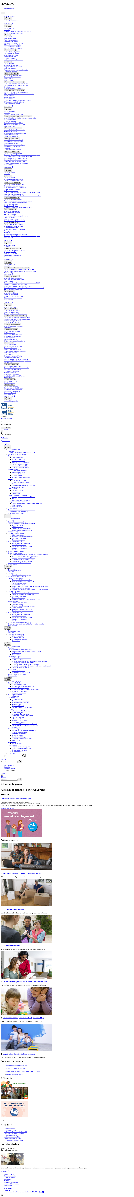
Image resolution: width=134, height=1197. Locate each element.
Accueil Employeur (10, 172)
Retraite (7, 61)
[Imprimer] (2, 775)
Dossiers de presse (9, 383)
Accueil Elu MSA (9, 245)
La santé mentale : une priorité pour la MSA (17, 359)
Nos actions (8, 343)
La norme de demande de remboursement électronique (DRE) (22, 283)
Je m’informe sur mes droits (12, 103)
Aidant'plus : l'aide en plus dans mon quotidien (17, 100)
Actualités (7, 30)
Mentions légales (9, 1174)
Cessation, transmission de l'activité (14, 124)
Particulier (7, 767)
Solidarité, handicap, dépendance (14, 82)
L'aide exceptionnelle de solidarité (14, 102)
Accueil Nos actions (10, 344)
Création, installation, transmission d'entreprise (17, 116)
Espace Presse (9, 379)
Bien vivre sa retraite (10, 68)
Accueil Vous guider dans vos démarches (16, 92)
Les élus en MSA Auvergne (12, 248)
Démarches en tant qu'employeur (13, 179)
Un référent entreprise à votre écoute (14, 221)
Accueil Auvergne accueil (11, 21)
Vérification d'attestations (11, 371)
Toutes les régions (9, 1177)
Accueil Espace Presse (10, 381)
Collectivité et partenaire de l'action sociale (16, 267)
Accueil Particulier (9, 28)
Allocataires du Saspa (10, 71)
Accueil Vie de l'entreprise (12, 211)
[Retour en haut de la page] (2, 1195)
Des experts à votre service (12, 146)
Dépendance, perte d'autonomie (13, 88)
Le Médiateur (8, 1185)
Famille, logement (10, 50)
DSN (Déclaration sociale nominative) (15, 187)
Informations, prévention (11, 143)
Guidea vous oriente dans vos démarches (16, 163)
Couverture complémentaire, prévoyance (16, 216)
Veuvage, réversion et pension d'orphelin (16, 70)
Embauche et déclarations (12, 182)
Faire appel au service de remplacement (15, 160)
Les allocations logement (12, 945)
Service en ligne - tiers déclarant (13, 296)
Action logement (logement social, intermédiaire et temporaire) (24, 1071)
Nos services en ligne (11, 364)
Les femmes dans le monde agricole (15, 315)
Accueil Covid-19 (9, 177)
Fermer (8, 447)
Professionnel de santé (11, 276)
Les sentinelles (8, 362)
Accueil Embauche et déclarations (14, 184)
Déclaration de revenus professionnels (15, 133)
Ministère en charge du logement (15, 1068)
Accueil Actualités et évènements (13, 326)
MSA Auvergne (8, 765)
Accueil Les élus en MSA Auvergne (14, 250)
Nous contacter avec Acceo (12, 391)
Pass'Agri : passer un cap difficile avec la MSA (17, 31)
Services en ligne (9, 273)
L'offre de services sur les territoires (14, 341)
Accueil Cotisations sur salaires (13, 199)
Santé (7, 35)
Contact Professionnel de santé (13, 289)
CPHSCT (7, 148)
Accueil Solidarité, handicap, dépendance (16, 84)
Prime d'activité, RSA (11, 73)
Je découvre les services (7, 808)
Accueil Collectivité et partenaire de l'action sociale (19, 269)
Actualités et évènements (12, 324)
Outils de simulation (10, 372)
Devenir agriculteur (9, 119)
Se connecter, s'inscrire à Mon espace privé (16, 368)
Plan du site (7, 1179)
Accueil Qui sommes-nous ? (12, 331)
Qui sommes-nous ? (10, 329)
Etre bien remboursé (10, 38)
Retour (9, 18)
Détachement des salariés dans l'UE (14, 219)
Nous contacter (8, 99)
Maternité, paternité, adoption (12, 45)
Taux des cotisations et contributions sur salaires (18, 201)
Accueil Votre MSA (10, 307)
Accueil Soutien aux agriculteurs (13, 153)
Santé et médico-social (10, 348)
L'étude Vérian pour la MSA (12, 321)
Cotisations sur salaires (11, 197)
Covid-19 (7, 175)
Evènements (7, 327)
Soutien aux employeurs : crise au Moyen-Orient (18, 207)
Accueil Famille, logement (12, 52)
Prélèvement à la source (11, 191)
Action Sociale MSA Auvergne (13, 346)
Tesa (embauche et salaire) (12, 189)
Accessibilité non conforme (12, 1184)
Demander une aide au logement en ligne (16, 799)
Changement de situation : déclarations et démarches (19, 94)
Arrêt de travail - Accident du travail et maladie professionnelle (22, 192)
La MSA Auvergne (9, 333)
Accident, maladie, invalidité (12, 46)
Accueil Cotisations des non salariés (14, 130)
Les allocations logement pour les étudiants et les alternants (25, 982)
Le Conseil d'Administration (12, 255)
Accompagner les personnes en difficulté (16, 85)
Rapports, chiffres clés (10, 339)
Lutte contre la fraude (10, 353)
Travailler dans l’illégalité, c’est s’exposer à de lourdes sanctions (22, 196)
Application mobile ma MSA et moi (14, 376)
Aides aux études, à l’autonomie (13, 60)
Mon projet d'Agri (9, 126)
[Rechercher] (24, 755)
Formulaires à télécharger (11, 374)
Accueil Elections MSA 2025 (12, 310)
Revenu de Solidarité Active (12, 77)
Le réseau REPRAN (10, 281)
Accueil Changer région (11, 401)
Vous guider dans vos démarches (14, 90)
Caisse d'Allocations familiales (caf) (16, 1065)
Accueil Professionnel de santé (13, 278)
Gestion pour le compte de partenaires (15, 351)
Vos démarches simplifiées (12, 357)
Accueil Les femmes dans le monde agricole (17, 317)
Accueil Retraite (9, 63)
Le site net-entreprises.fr (11, 294)
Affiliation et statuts (10, 121)
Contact (6, 1180)
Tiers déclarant (9, 291)
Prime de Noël (8, 80)
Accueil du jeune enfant (11, 55)
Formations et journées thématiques (14, 145)
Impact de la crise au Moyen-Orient (14, 161)
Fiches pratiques (9, 95)
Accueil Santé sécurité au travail (13, 140)
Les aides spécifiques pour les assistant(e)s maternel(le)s (23, 1018)
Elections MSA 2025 (10, 309)
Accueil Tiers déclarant (11, 293)
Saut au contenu (9, 8)
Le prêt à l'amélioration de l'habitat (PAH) (19, 1054)
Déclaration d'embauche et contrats (14, 186)
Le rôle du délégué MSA (11, 312)
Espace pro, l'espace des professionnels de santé (18, 286)
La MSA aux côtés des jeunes (12, 349)
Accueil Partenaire (9, 264)
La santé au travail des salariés (13, 48)
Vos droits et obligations (11, 136)
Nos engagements (9, 338)
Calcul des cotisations (10, 131)
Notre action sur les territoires (12, 336)
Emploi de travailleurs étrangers (13, 194)
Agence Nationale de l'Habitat (15, 1074)
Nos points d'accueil (10, 393)
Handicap (7, 87)
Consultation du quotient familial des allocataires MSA (20, 271)
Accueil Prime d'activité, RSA (13, 75)
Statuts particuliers (9, 97)
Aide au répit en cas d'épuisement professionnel (18, 156)
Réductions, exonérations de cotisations (15, 202)
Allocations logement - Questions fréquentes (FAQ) (21, 873)
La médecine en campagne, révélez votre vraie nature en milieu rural (24, 288)
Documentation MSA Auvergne (13, 141)
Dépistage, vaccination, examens (13, 43)
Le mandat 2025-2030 (10, 253)
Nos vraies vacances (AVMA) (13, 356)
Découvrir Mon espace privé (12, 369)
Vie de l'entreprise (10, 209)
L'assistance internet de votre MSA (14, 389)
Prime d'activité (8, 78)
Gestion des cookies (10, 1176)
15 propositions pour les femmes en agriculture (17, 319)
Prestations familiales (10, 56)
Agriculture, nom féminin (11, 322)
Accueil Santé (8, 37)
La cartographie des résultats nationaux (15, 314)
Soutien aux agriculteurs (11, 151)
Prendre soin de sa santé (11, 41)
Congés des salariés (10, 214)
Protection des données (11, 1182)
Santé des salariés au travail (12, 212)
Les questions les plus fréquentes (13, 388)
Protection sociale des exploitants (13, 123)
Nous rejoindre (8, 394)
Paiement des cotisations (11, 134)
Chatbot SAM (8, 377)
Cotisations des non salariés (12, 128)
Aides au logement (9, 58)
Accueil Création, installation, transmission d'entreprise (20, 118)
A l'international (8, 354)
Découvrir (4, 1171)
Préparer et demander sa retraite (13, 67)
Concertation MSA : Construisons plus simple (17, 361)
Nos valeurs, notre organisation (13, 334)
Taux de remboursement (11, 40)
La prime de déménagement (13, 909)
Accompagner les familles (11, 53)
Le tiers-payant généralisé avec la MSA (15, 284)
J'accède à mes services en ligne (13, 33)
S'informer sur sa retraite (11, 65)
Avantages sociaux (9, 217)
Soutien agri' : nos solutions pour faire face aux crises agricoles (22, 155)
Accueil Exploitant (9, 111)
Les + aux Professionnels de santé (14, 279)
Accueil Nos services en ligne (12, 366)
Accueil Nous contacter (11, 386)
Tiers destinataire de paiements (13, 298)
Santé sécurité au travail (11, 138)
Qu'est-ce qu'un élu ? (10, 252)
